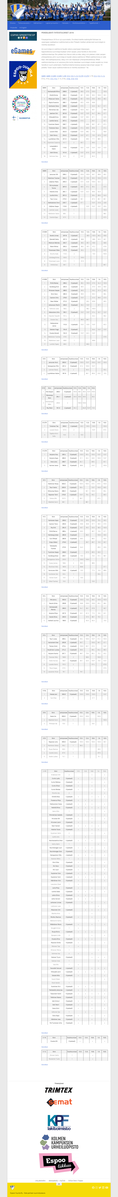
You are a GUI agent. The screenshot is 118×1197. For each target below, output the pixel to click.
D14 (52, 79)
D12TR (81, 76)
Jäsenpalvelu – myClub (57, 1181)
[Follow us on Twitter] (100, 1187)
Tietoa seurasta (23, 23)
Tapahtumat (93, 23)
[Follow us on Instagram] (96, 1187)
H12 (99, 76)
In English (23, 28)
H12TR (86, 76)
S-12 (103, 76)
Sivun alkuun (44, 161)
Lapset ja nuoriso (52, 23)
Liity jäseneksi (103, 4)
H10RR (59, 76)
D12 (95, 76)
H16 (76, 79)
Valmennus (37, 23)
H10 (72, 76)
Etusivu (12, 23)
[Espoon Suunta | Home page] (18, 12)
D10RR (53, 76)
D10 (68, 76)
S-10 (76, 76)
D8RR (43, 76)
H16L (68, 79)
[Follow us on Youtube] (106, 1187)
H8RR (48, 76)
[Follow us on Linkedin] (103, 1187)
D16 (72, 79)
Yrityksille (13, 28)
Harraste (65, 23)
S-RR (64, 76)
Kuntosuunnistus (79, 23)
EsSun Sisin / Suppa (75, 1181)
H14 (55, 79)
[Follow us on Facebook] (93, 1187)
